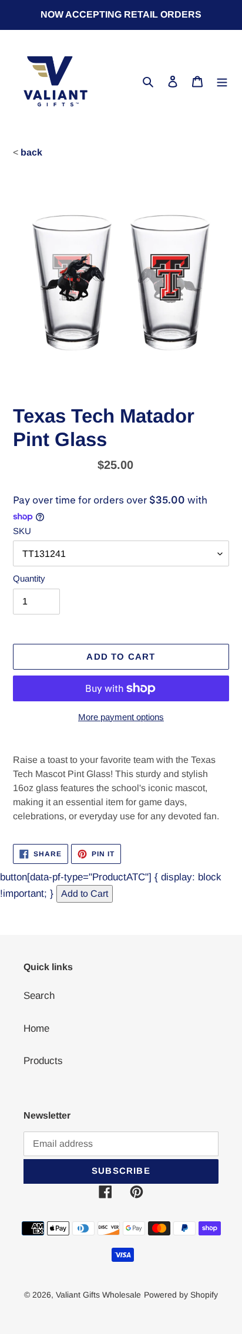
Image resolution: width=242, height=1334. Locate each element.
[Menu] (222, 81)
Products (43, 1060)
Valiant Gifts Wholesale (98, 1294)
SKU (22, 531)
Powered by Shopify (181, 1294)
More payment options (121, 717)
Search (39, 995)
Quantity (29, 578)
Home (36, 1028)
